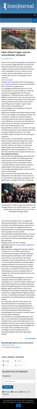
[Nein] (35, 404)
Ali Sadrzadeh (8, 80)
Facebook (15, 392)
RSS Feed (7, 392)
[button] (7, 361)
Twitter (24, 392)
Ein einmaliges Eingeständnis (10, 347)
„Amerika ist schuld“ (8, 345)
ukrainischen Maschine (11, 84)
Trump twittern (21, 245)
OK (18, 405)
